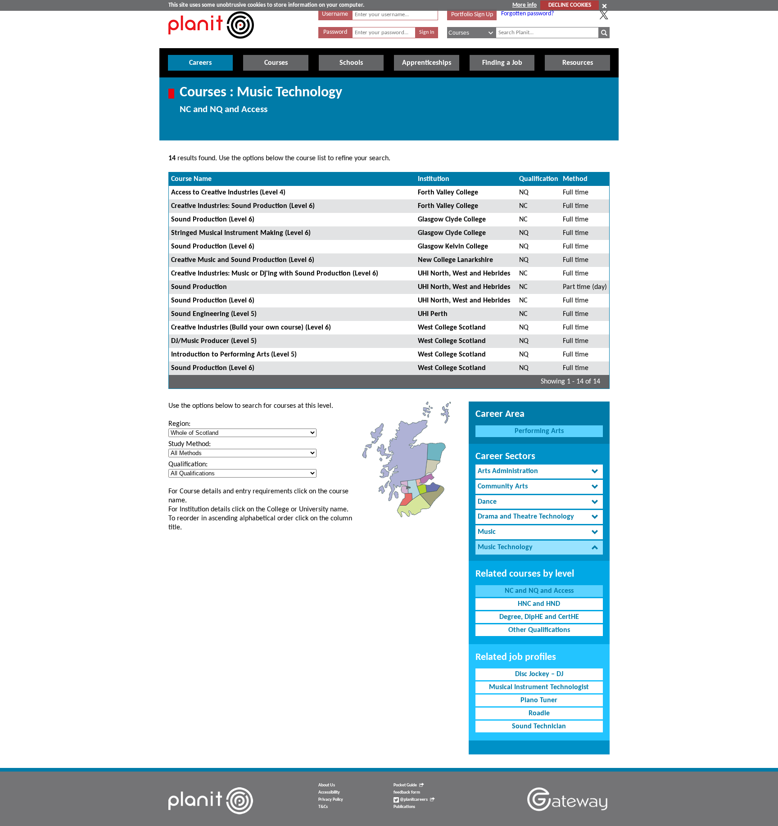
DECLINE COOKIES (569, 5)
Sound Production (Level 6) (212, 219)
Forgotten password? (527, 13)
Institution (433, 179)
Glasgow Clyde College (452, 219)
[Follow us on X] (604, 15)
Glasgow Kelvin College (453, 246)
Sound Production (199, 287)
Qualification (538, 179)
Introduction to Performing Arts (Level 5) (234, 354)
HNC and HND (539, 604)
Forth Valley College (448, 192)
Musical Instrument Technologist (539, 687)
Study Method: (189, 444)
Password (335, 32)
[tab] (539, 471)
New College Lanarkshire (455, 260)
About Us (326, 785)
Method (575, 179)
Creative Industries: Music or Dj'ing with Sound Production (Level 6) (274, 273)
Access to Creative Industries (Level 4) (228, 192)
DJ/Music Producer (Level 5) (214, 341)
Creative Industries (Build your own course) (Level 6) (251, 327)
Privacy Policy (330, 800)
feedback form (407, 792)
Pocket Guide (405, 785)
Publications (404, 807)
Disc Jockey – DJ (539, 674)
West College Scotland (452, 327)
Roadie (539, 713)
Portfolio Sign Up (472, 14)
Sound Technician (539, 726)
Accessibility (329, 792)
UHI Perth (433, 314)
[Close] (604, 6)
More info (524, 5)
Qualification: (188, 464)
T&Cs (323, 807)
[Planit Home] (211, 43)
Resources (577, 63)
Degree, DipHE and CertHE (539, 617)
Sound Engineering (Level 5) (214, 314)
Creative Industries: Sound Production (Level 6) (243, 206)
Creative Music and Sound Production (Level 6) (242, 260)
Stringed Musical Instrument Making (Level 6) (241, 233)
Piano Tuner (538, 700)
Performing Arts (539, 431)
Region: (179, 424)
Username (335, 14)
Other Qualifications (539, 630)
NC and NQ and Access (539, 591)
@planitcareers (413, 800)
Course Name (191, 179)
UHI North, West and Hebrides (464, 273)
